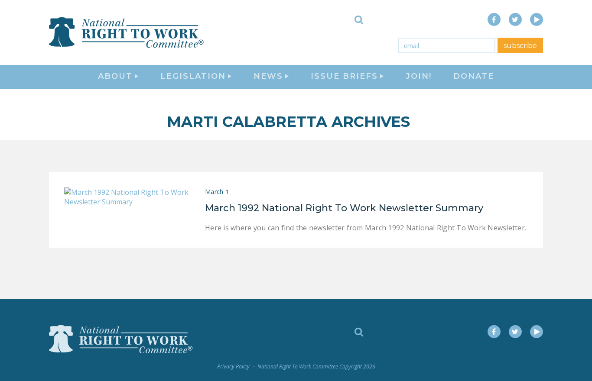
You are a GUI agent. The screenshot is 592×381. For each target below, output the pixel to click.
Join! (419, 76)
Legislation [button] (193, 76)
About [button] (115, 76)
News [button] (268, 76)
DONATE (473, 76)
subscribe (520, 46)
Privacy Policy (233, 366)
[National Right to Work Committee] (127, 32)
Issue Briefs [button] (344, 76)
